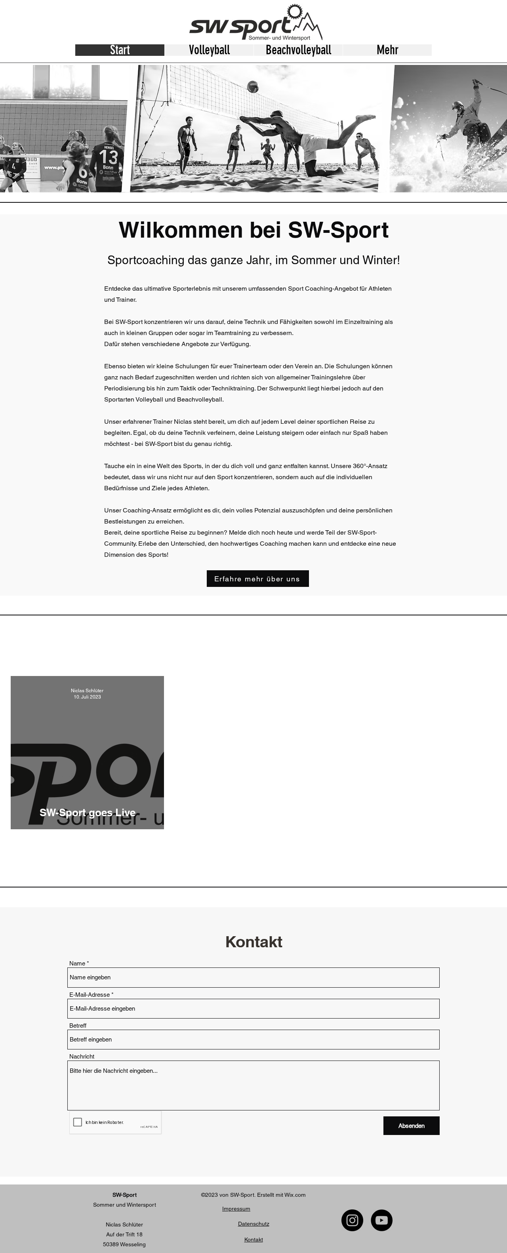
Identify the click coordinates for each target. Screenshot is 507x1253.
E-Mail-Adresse (89, 995)
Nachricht (81, 1056)
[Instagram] (352, 1220)
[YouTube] (382, 1220)
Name (77, 963)
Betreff (77, 1025)
